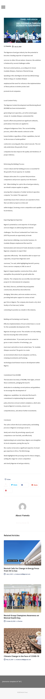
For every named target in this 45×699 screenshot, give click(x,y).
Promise (20, 621)
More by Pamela (21, 523)
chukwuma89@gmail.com (22, 574)
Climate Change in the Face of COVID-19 (21, 656)
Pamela (8, 46)
